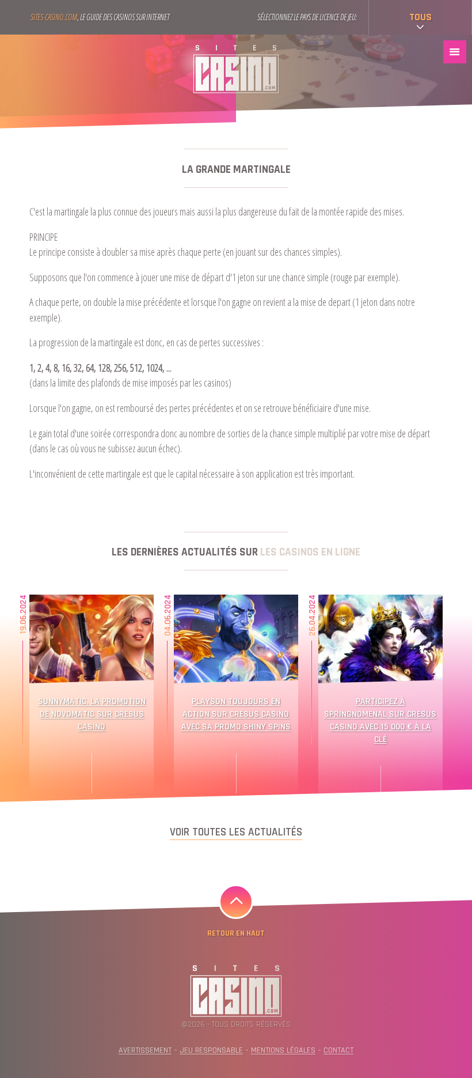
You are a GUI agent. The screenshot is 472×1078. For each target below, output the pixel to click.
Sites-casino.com (54, 17)
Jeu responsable (211, 1050)
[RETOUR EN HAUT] (236, 901)
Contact (338, 1050)
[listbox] (420, 17)
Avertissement (145, 1050)
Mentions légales (283, 1050)
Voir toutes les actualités (236, 832)
